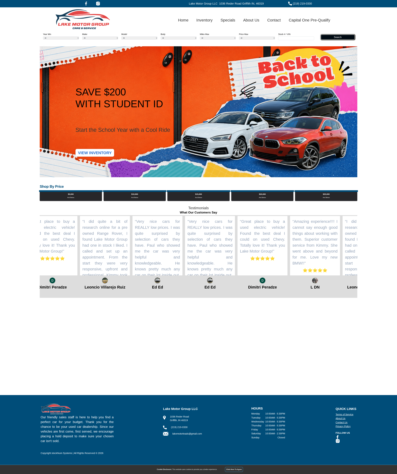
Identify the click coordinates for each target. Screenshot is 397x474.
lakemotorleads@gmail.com (187, 433)
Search (338, 37)
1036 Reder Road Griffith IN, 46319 (241, 3)
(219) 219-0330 (302, 3)
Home (183, 20)
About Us (251, 20)
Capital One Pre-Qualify (309, 20)
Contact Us (341, 422)
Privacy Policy (343, 426)
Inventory (204, 20)
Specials (228, 20)
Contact (274, 20)
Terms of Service (344, 414)
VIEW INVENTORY (95, 153)
